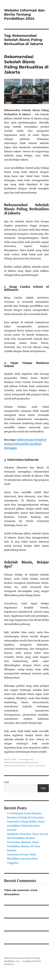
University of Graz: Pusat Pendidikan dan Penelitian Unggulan (22, 858)
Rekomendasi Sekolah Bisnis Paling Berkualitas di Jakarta (26, 64)
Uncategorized (26, 759)
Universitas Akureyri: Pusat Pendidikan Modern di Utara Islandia (23, 846)
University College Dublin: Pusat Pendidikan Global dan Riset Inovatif (26, 825)
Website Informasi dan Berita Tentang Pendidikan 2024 (24, 14)
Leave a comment (36, 765)
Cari (6, 782)
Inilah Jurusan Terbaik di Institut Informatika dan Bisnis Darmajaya (25, 443)
